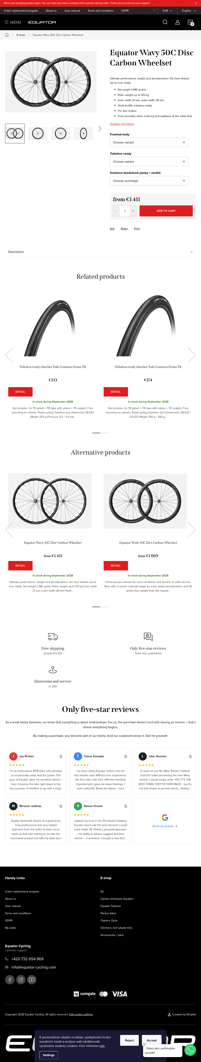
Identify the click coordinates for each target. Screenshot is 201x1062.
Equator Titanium (110, 906)
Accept (152, 1040)
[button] (190, 1050)
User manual (72, 11)
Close (132, 225)
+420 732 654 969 (27, 959)
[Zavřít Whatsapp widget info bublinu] (144, 1044)
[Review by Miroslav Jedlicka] (35, 821)
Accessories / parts (112, 935)
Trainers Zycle (109, 920)
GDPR (125, 11)
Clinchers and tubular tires (116, 927)
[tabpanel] (52, 359)
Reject (129, 1040)
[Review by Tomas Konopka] (100, 771)
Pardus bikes (108, 913)
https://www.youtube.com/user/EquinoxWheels (32, 979)
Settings (49, 1055)
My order (10, 928)
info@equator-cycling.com (33, 967)
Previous (9, 355)
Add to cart (166, 211)
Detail (20, 392)
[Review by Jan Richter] (35, 771)
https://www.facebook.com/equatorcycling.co (10, 979)
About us (51, 11)
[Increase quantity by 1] (133, 211)
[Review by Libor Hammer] (165, 771)
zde (102, 1046)
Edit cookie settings (81, 1014)
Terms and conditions (101, 11)
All (101, 891)
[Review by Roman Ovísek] (100, 821)
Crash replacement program (21, 11)
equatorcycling (21, 979)
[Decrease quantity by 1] (116, 211)
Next (192, 355)
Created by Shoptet (184, 1014)
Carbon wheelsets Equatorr (117, 898)
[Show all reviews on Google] (165, 821)
